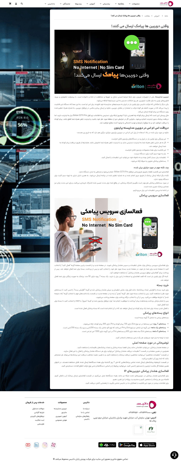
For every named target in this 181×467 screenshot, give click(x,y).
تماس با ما (85, 412)
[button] (22, 3)
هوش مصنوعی (61, 420)
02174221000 (145, 412)
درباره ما (86, 408)
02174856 (133, 412)
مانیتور (64, 412)
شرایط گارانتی (39, 412)
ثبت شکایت (39, 420)
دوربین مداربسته (60, 408)
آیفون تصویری (61, 416)
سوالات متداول (38, 408)
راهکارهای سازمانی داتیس (82, 417)
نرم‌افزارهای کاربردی (37, 416)
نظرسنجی (40, 423)
